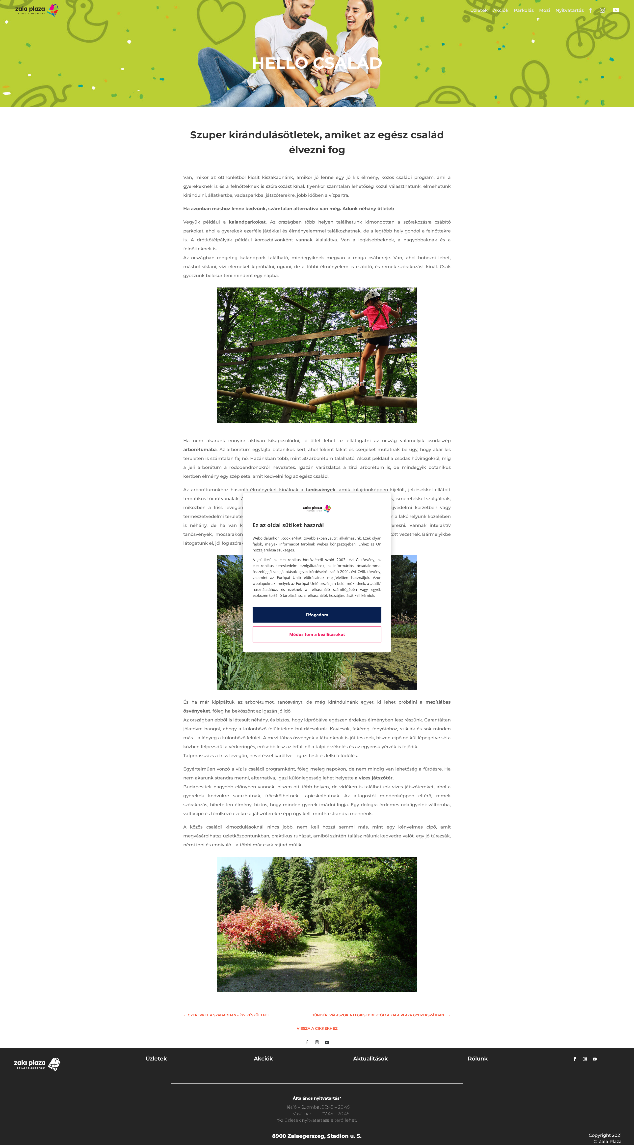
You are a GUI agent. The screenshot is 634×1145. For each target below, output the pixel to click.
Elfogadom (317, 615)
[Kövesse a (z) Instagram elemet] (317, 1042)
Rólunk (478, 1058)
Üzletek (479, 10)
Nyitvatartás (569, 10)
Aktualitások (370, 1058)
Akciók (500, 10)
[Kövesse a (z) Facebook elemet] (307, 1042)
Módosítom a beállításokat (317, 634)
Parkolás (524, 10)
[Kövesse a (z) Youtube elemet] (327, 1042)
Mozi (544, 10)
